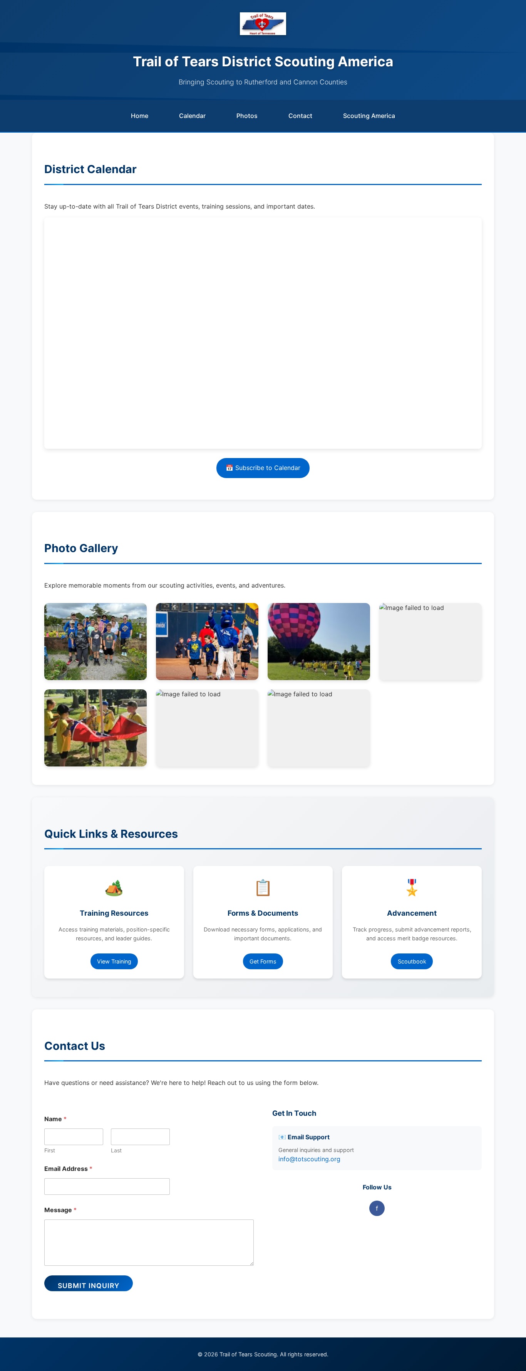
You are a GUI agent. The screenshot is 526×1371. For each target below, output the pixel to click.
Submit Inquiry (88, 1286)
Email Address (68, 1168)
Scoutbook (412, 961)
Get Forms (263, 961)
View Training (114, 961)
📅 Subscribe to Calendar (263, 468)
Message (60, 1210)
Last (116, 1150)
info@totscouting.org (309, 1159)
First (49, 1150)
